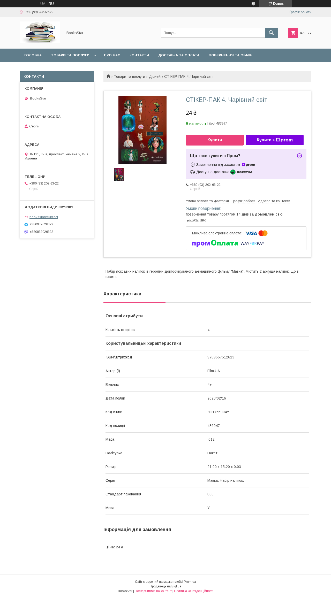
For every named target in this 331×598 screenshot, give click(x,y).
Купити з (266, 140)
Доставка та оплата (178, 55)
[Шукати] (271, 33)
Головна (33, 55)
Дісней (155, 76)
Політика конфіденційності (193, 591)
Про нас (112, 55)
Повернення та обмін (230, 55)
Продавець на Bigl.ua (165, 586)
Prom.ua (190, 582)
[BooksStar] (40, 42)
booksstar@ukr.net (43, 217)
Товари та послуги (70, 55)
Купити (214, 140)
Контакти (139, 55)
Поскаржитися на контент (153, 591)
